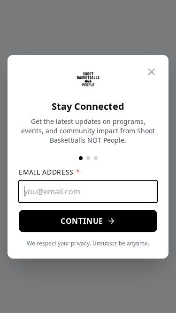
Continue (82, 221)
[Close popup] (151, 71)
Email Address (49, 172)
